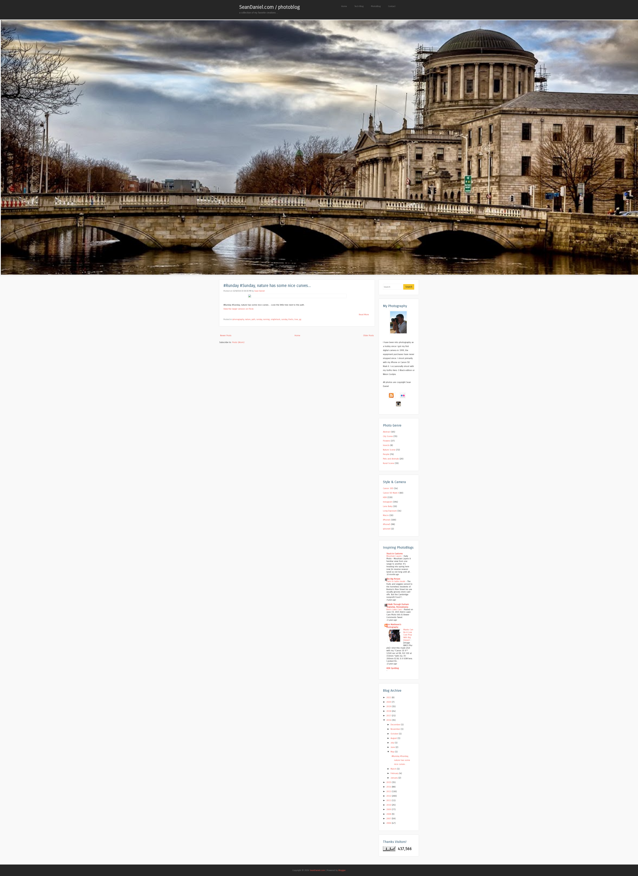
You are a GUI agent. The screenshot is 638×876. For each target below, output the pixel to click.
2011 (389, 800)
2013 (389, 791)
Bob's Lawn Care (394, 609)
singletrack (275, 319)
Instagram (387, 502)
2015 (389, 782)
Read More (364, 314)
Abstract (387, 432)
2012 (389, 796)
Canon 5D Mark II (391, 493)
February (395, 773)
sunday (284, 319)
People (386, 454)
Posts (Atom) (238, 342)
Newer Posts (225, 335)
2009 (389, 809)
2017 (389, 715)
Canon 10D (388, 488)
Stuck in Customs (394, 553)
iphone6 (387, 528)
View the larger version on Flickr (238, 309)
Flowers (386, 440)
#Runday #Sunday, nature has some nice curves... (267, 285)
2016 (389, 720)
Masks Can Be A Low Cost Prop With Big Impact (408, 634)
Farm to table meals (396, 581)
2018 (389, 711)
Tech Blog (359, 6)
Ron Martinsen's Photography (393, 625)
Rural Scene (388, 463)
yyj (300, 319)
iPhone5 (386, 524)
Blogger (342, 870)
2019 (389, 706)
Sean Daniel (259, 291)
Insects (386, 445)
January (394, 778)
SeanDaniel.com (317, 870)
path (253, 319)
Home (344, 6)
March (394, 769)
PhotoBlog (376, 6)
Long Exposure (390, 511)
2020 (389, 702)
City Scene (388, 436)
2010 (389, 805)
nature (248, 319)
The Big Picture (393, 579)
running (266, 319)
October (395, 733)
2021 (389, 697)
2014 (389, 787)
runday (259, 319)
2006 (389, 823)
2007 (389, 818)
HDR (385, 497)
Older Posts (368, 335)
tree (296, 319)
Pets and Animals (391, 458)
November (396, 729)
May (393, 751)
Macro (386, 515)
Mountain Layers (394, 556)
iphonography (238, 319)
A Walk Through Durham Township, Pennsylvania (397, 605)
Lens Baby (387, 506)
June (393, 747)
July (393, 742)
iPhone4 (386, 520)
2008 (389, 814)
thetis (290, 319)
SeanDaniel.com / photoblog (269, 7)
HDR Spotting (392, 668)
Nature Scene (389, 449)
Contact (391, 6)
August (394, 738)
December (396, 724)
